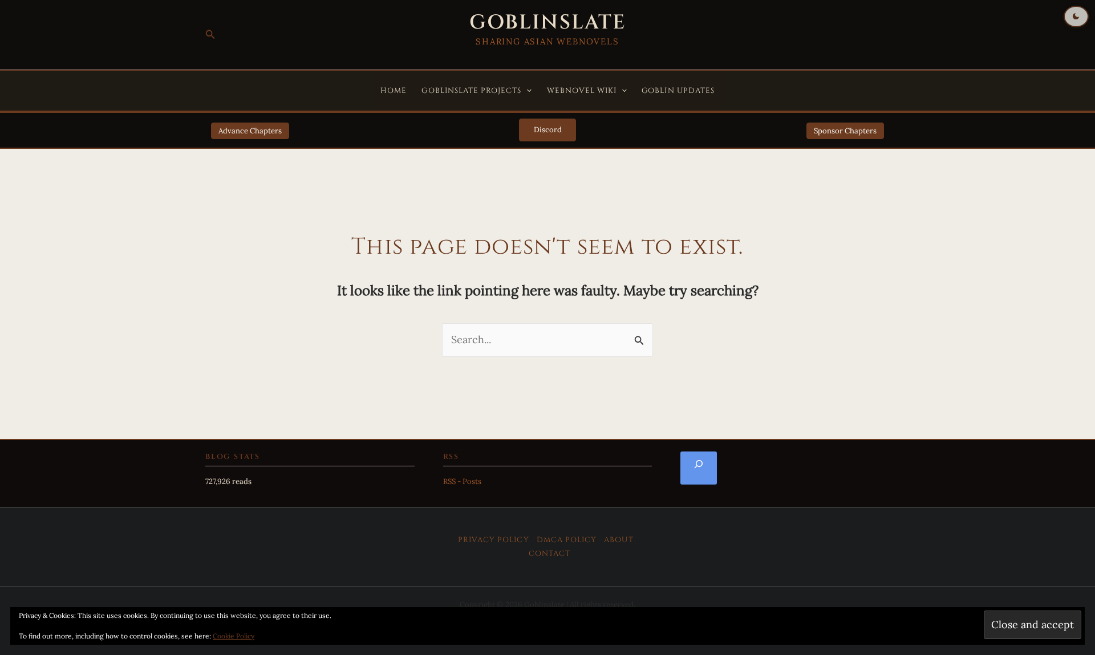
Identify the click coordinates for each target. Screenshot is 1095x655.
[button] (210, 34)
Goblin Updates (678, 91)
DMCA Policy (567, 540)
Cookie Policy (233, 636)
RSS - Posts (462, 481)
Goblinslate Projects (471, 91)
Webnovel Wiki (582, 91)
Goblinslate (547, 22)
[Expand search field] (698, 468)
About (618, 540)
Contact (549, 553)
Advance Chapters (250, 131)
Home (393, 91)
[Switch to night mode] (1076, 16)
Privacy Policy (493, 540)
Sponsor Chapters (845, 131)
